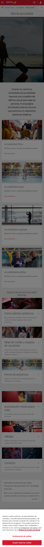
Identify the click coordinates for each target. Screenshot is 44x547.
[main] (22, 528)
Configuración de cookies (21, 536)
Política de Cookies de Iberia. (29, 530)
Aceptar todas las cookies (21, 542)
